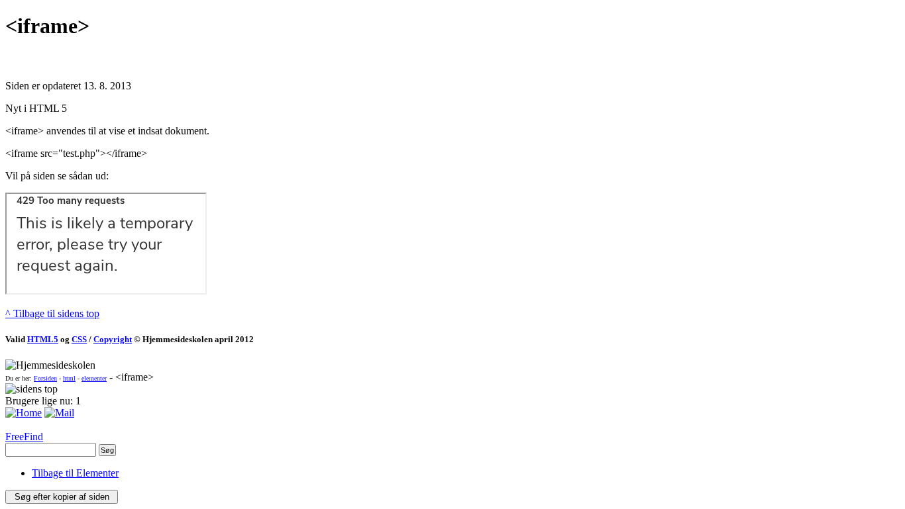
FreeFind (24, 436)
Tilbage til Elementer (75, 473)
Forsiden (45, 378)
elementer (94, 378)
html (69, 378)
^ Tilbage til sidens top (52, 313)
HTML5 (42, 339)
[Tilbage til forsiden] (23, 412)
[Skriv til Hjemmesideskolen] (59, 412)
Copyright (112, 339)
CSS (79, 339)
